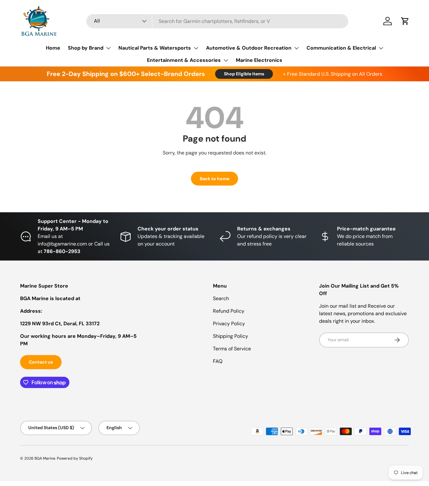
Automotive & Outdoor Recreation (248, 48)
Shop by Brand (85, 48)
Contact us (41, 362)
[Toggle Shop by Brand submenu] (108, 48)
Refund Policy (228, 311)
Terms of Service (232, 348)
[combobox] (217, 21)
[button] (405, 21)
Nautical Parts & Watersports (154, 48)
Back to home (214, 178)
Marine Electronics (259, 60)
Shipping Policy (230, 336)
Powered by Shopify (75, 458)
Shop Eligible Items (244, 74)
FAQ (217, 361)
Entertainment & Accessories (184, 60)
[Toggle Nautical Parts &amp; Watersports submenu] (196, 48)
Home (53, 48)
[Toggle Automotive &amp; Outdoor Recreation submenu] (296, 48)
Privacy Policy (229, 323)
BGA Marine (45, 458)
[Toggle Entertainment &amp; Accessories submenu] (226, 60)
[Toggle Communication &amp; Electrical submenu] (381, 48)
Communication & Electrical (341, 48)
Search (221, 298)
